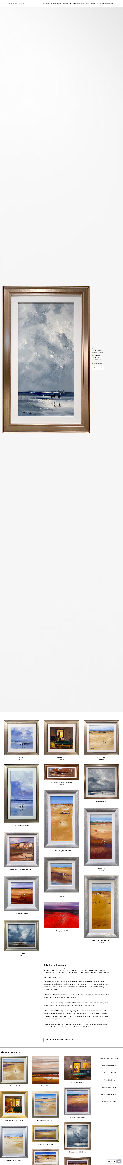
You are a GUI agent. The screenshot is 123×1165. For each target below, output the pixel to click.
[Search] (115, 3)
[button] (94, 3)
